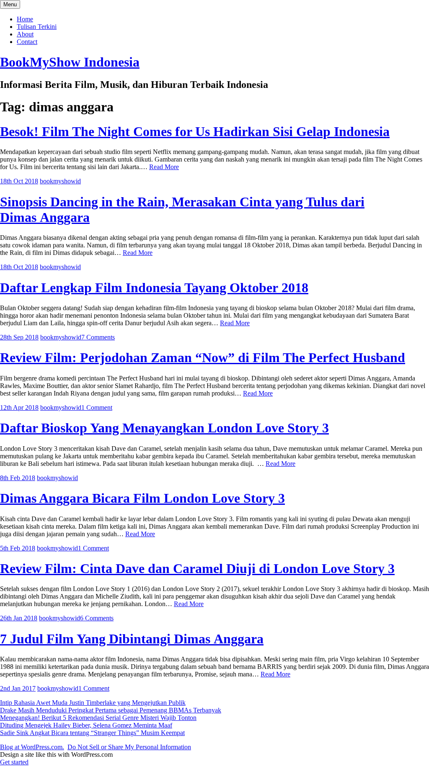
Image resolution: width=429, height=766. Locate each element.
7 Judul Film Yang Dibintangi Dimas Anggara (132, 638)
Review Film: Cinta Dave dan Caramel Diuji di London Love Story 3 (197, 568)
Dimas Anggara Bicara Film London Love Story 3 (142, 498)
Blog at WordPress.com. (32, 747)
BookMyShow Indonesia (70, 61)
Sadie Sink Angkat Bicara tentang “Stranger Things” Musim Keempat (92, 732)
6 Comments (97, 618)
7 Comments (98, 337)
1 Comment (96, 407)
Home (25, 19)
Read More (164, 166)
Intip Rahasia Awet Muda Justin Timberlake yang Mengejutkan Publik (93, 702)
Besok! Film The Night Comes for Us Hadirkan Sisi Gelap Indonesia (195, 131)
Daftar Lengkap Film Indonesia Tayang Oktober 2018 (154, 287)
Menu (10, 4)
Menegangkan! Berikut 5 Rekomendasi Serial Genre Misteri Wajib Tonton (98, 717)
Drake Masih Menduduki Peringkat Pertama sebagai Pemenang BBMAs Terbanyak (110, 710)
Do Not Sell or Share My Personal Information (129, 747)
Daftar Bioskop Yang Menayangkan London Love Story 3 (164, 427)
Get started (14, 762)
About (25, 34)
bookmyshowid (60, 181)
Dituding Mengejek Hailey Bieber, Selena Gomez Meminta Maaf (86, 725)
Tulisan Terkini (37, 26)
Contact (27, 41)
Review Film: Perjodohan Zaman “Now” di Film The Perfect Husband (202, 357)
